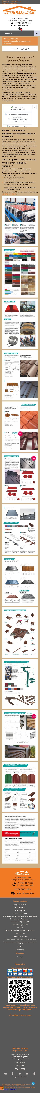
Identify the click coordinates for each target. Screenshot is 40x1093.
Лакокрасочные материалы (20, 936)
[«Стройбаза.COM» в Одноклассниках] (13, 1074)
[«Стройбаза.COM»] (19, 16)
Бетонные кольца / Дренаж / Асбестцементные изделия (20, 916)
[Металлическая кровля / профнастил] (17, 116)
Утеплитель (20, 927)
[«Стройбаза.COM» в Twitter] (20, 1074)
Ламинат (20, 946)
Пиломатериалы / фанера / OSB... (20, 922)
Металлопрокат (20, 910)
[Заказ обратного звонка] (11, 24)
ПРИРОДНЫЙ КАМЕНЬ (20, 913)
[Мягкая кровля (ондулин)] (17, 126)
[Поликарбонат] (17, 107)
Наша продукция (20, 907)
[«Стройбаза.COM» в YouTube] (27, 1074)
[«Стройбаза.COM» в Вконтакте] (5, 1074)
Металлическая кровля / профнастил (17, 120)
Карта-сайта (20, 964)
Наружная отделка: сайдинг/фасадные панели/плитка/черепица (20, 942)
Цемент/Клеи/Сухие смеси (20, 925)
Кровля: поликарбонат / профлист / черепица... (20, 930)
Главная (6, 38)
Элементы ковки (20, 933)
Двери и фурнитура (20, 904)
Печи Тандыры (20, 949)
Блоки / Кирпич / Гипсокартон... (20, 919)
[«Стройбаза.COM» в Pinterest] (34, 1074)
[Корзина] (20, 28)
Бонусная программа (9, 3)
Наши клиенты (16, 1)
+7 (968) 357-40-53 (20, 1065)
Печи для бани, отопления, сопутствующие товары (20, 939)
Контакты (5, 1)
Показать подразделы (20, 48)
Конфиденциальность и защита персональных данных (20, 1087)
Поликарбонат (17, 109)
